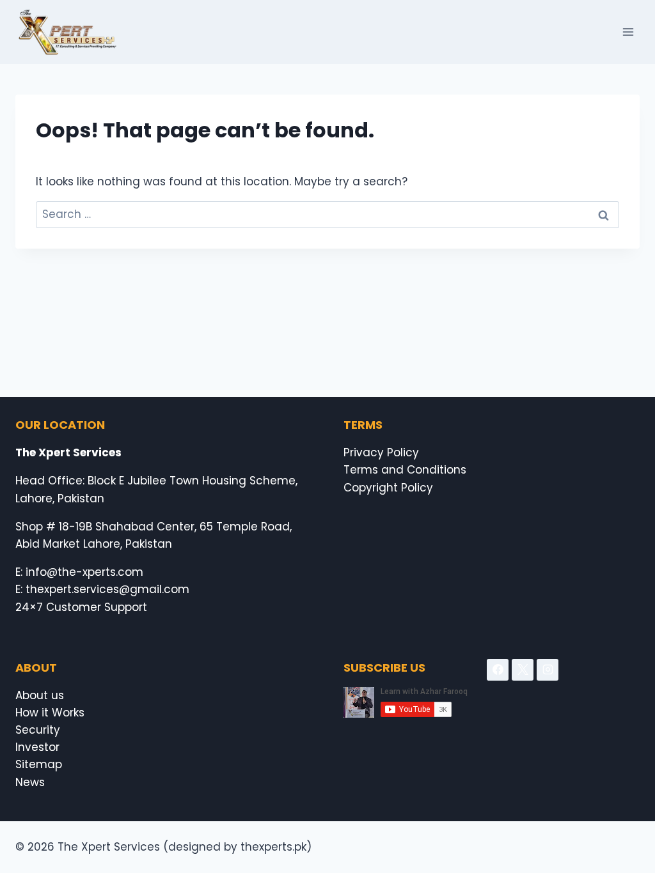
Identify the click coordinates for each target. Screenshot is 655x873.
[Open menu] (628, 32)
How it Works (49, 712)
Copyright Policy (388, 487)
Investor (37, 747)
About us (39, 695)
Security (37, 730)
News (30, 782)
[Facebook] (498, 670)
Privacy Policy (381, 452)
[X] (522, 670)
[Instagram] (547, 670)
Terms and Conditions (404, 469)
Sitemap (38, 764)
